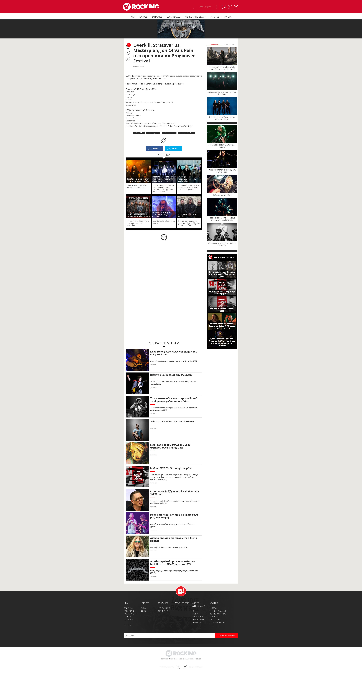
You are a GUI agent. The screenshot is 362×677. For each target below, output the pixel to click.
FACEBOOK (178, 667)
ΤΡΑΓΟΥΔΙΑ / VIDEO (131, 614)
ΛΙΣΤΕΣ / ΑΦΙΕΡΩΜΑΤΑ (195, 16)
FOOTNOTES (214, 617)
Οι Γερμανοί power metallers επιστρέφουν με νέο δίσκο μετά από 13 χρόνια (189, 187)
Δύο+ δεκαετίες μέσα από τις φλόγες (164, 222)
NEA (126, 603)
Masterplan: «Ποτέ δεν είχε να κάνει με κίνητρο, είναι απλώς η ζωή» (163, 178)
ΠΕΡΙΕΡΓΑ (127, 617)
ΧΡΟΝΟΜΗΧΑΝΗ (198, 620)
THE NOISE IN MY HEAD (218, 611)
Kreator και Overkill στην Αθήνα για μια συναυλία (138, 180)
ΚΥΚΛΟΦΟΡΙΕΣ (129, 611)
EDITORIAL (213, 608)
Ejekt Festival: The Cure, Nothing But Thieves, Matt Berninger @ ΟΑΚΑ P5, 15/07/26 (222, 342)
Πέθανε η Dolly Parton (221, 195)
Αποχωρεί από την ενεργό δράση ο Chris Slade (222, 171)
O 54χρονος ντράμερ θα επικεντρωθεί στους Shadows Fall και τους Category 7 (189, 223)
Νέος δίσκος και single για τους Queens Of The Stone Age (222, 219)
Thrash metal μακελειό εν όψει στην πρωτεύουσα (137, 186)
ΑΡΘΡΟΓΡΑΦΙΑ (197, 617)
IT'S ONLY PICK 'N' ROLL (218, 614)
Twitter (236, 7)
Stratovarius (169, 133)
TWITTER (185, 667)
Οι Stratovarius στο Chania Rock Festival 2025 (138, 215)
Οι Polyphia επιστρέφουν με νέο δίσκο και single (221, 118)
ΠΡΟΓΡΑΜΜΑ (163, 611)
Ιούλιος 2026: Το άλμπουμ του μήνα (222, 292)
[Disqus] (164, 265)
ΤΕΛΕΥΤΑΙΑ (214, 44)
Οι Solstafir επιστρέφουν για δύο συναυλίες (222, 244)
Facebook (230, 7)
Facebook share (128, 53)
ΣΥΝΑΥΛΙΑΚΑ (128, 608)
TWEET (174, 148)
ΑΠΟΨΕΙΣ (215, 16)
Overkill (139, 133)
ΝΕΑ (133, 16)
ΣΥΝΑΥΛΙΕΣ (157, 16)
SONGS (143, 611)
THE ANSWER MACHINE (218, 623)
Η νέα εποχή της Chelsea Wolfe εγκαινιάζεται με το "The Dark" (222, 68)
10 (193, 611)
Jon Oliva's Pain (186, 133)
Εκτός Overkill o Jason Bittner (187, 215)
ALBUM (143, 608)
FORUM (227, 16)
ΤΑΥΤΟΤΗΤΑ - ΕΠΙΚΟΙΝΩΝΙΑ (167, 667)
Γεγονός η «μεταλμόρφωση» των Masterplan (188, 178)
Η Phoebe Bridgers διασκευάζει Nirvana (222, 146)
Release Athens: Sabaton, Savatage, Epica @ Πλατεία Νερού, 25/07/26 (222, 325)
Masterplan (153, 133)
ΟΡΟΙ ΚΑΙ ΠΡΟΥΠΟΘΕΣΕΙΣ (195, 667)
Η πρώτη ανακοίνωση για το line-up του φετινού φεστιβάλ (138, 223)
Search (224, 7)
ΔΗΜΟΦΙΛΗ (229, 44)
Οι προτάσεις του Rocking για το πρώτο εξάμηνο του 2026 (222, 274)
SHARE (155, 148)
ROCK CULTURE (215, 620)
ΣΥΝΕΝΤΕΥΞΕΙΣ (173, 16)
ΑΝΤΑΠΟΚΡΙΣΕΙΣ (164, 608)
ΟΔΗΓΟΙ (195, 614)
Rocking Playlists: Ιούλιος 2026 (221, 309)
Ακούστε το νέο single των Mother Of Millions (222, 93)
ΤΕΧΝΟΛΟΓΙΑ (128, 620)
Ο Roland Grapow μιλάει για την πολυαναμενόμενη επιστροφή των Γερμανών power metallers (163, 188)
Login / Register (205, 7)
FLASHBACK (196, 623)
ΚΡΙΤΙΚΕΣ (143, 16)
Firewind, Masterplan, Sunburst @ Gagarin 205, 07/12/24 (163, 214)
